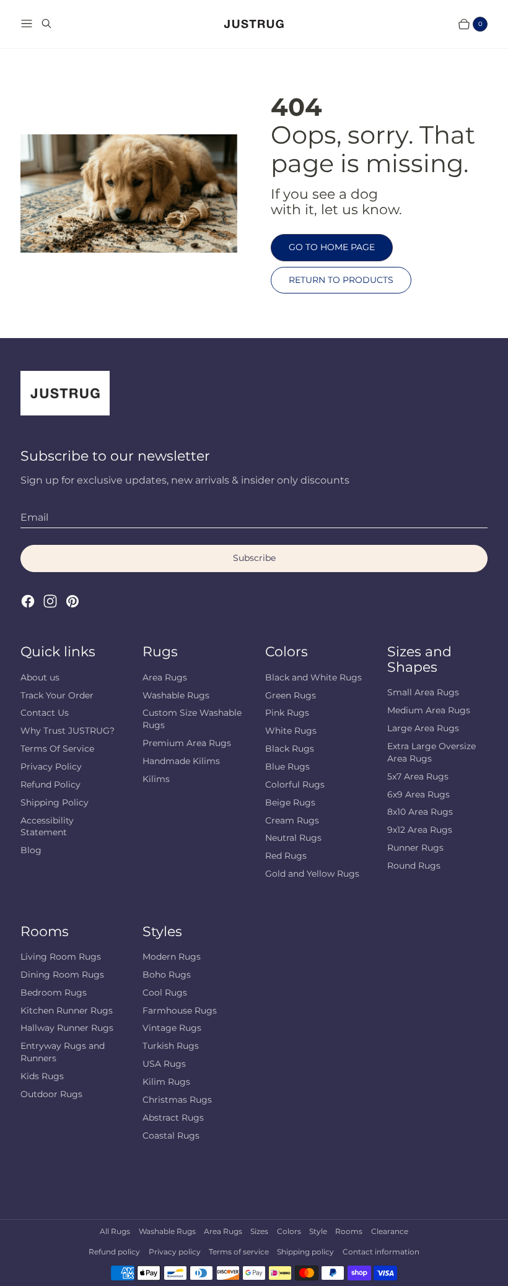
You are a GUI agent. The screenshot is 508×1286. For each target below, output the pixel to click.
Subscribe (254, 557)
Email (34, 517)
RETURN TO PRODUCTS (341, 279)
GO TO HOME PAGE (332, 247)
